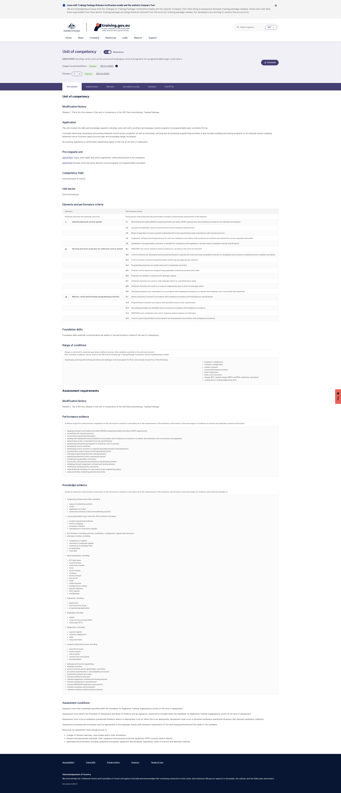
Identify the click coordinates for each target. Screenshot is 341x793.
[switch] (108, 52)
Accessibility (68, 762)
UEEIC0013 (67, 163)
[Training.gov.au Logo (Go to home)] (108, 27)
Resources (110, 38)
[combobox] (251, 27)
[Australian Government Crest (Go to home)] (74, 27)
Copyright (90, 762)
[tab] (72, 86)
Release (66, 73)
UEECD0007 (68, 157)
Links (125, 38)
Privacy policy (113, 762)
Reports (138, 38)
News (81, 38)
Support (153, 38)
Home (69, 38)
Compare (94, 38)
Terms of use (157, 762)
